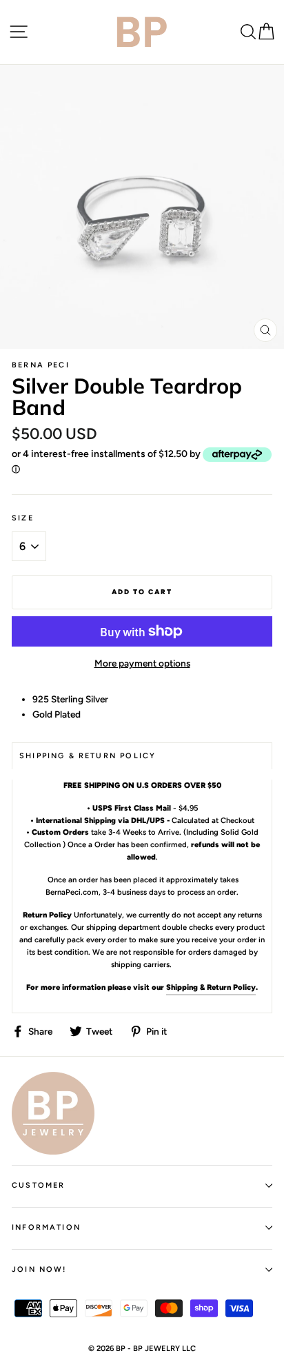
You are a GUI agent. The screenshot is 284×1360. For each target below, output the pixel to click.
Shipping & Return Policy (211, 987)
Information (46, 1227)
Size (23, 518)
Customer (38, 1185)
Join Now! (39, 1269)
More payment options (142, 663)
